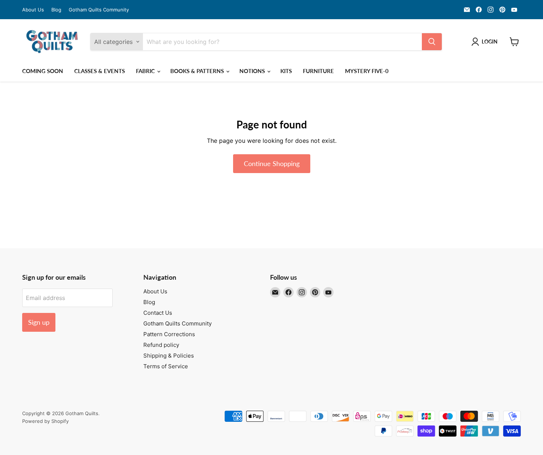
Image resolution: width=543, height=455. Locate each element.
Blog (56, 10)
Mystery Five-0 (367, 71)
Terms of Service (165, 366)
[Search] (432, 41)
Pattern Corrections (169, 334)
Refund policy (161, 344)
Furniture (318, 71)
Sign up (38, 322)
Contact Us (157, 312)
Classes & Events (99, 71)
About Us (33, 10)
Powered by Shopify (45, 421)
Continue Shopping (272, 163)
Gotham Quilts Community (99, 10)
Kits (286, 71)
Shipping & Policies (168, 355)
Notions (252, 71)
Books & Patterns (197, 71)
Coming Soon (42, 71)
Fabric (146, 71)
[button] (486, 41)
